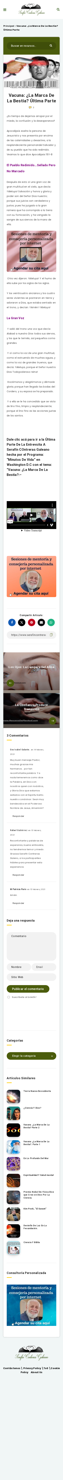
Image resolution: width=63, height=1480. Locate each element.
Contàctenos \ (13, 1368)
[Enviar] (51, 45)
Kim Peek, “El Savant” (35, 1209)
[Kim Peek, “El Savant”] (13, 1214)
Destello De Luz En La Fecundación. (35, 1227)
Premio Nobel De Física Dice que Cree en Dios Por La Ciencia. (39, 1195)
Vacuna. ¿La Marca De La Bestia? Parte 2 (37, 1126)
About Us (36, 1372)
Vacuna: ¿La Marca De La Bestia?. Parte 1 (36, 1143)
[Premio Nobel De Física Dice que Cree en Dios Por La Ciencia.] (13, 1197)
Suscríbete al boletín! (24, 997)
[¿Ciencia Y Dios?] (13, 1113)
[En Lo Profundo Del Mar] (13, 1163)
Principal (8, 26)
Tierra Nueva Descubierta (37, 1091)
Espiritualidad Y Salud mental (39, 1175)
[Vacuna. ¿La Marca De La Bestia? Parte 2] (13, 1130)
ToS (46, 1368)
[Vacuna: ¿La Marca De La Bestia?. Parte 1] (13, 1147)
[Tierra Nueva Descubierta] (13, 1096)
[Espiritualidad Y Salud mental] (13, 1180)
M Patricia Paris (18, 889)
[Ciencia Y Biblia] (13, 1247)
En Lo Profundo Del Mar (36, 1158)
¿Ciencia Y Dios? (32, 1108)
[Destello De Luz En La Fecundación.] (13, 1231)
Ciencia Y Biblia (32, 1242)
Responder (18, 816)
